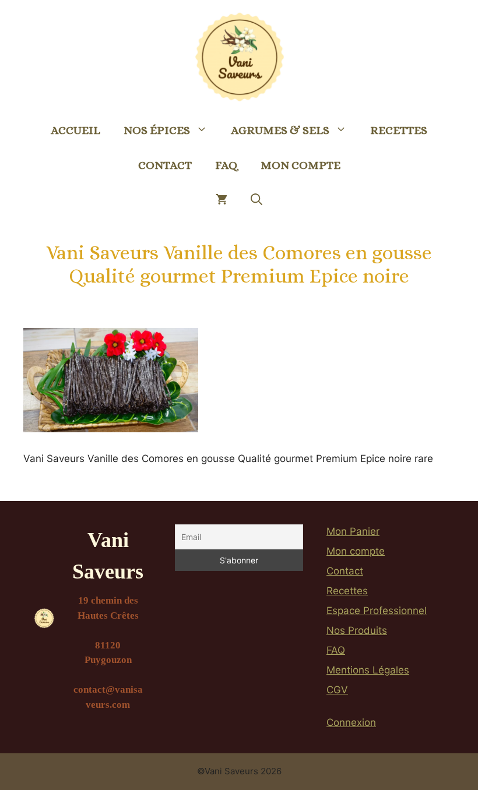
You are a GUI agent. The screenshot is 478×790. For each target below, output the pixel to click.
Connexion (351, 722)
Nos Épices (157, 130)
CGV (337, 690)
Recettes (398, 130)
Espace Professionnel (376, 610)
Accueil (75, 130)
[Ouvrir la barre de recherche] (256, 200)
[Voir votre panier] (221, 200)
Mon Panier (352, 531)
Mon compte (300, 165)
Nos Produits (356, 630)
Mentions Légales (367, 670)
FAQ (226, 165)
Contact (165, 165)
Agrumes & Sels (280, 130)
